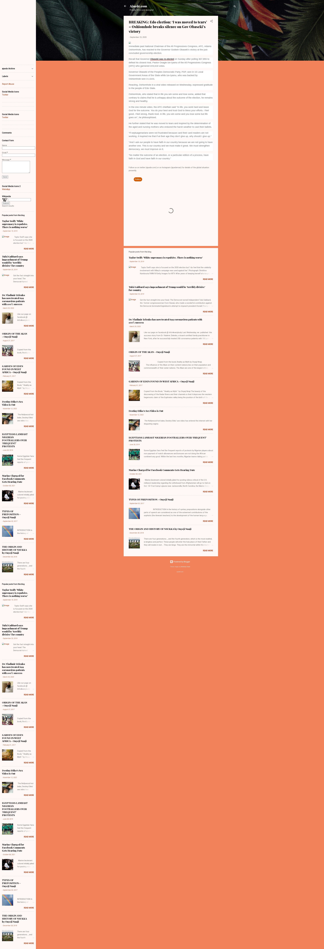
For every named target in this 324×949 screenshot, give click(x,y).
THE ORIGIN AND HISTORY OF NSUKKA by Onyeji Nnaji (160, 528)
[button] (211, 22)
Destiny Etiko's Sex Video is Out (146, 410)
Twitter (5, 95)
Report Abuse (8, 84)
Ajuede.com (138, 6)
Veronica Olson (185, 567)
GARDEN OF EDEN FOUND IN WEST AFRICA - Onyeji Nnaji (161, 381)
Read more (208, 279)
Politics (138, 179)
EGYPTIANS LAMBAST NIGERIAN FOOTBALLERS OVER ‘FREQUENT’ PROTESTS (15, 440)
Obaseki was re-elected (162, 59)
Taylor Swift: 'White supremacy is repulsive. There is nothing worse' (166, 257)
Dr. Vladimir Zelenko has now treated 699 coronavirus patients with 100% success (13, 300)
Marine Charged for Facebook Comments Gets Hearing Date (162, 470)
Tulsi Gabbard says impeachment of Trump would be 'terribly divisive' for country (15, 261)
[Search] (234, 7)
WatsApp (6, 189)
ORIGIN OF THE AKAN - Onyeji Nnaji (149, 352)
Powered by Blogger (181, 562)
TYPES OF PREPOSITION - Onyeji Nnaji (151, 499)
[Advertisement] (228, 54)
